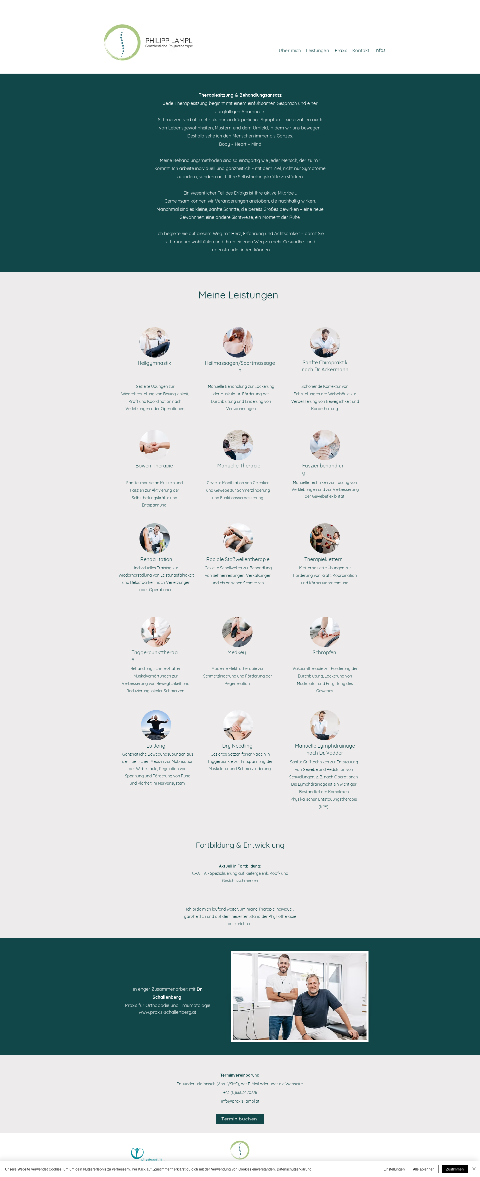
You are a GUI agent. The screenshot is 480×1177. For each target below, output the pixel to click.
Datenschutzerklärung (294, 1168)
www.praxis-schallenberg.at (167, 1012)
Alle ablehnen (423, 1168)
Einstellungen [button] (394, 1168)
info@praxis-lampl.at (240, 1101)
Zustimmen (455, 1168)
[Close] (474, 1169)
